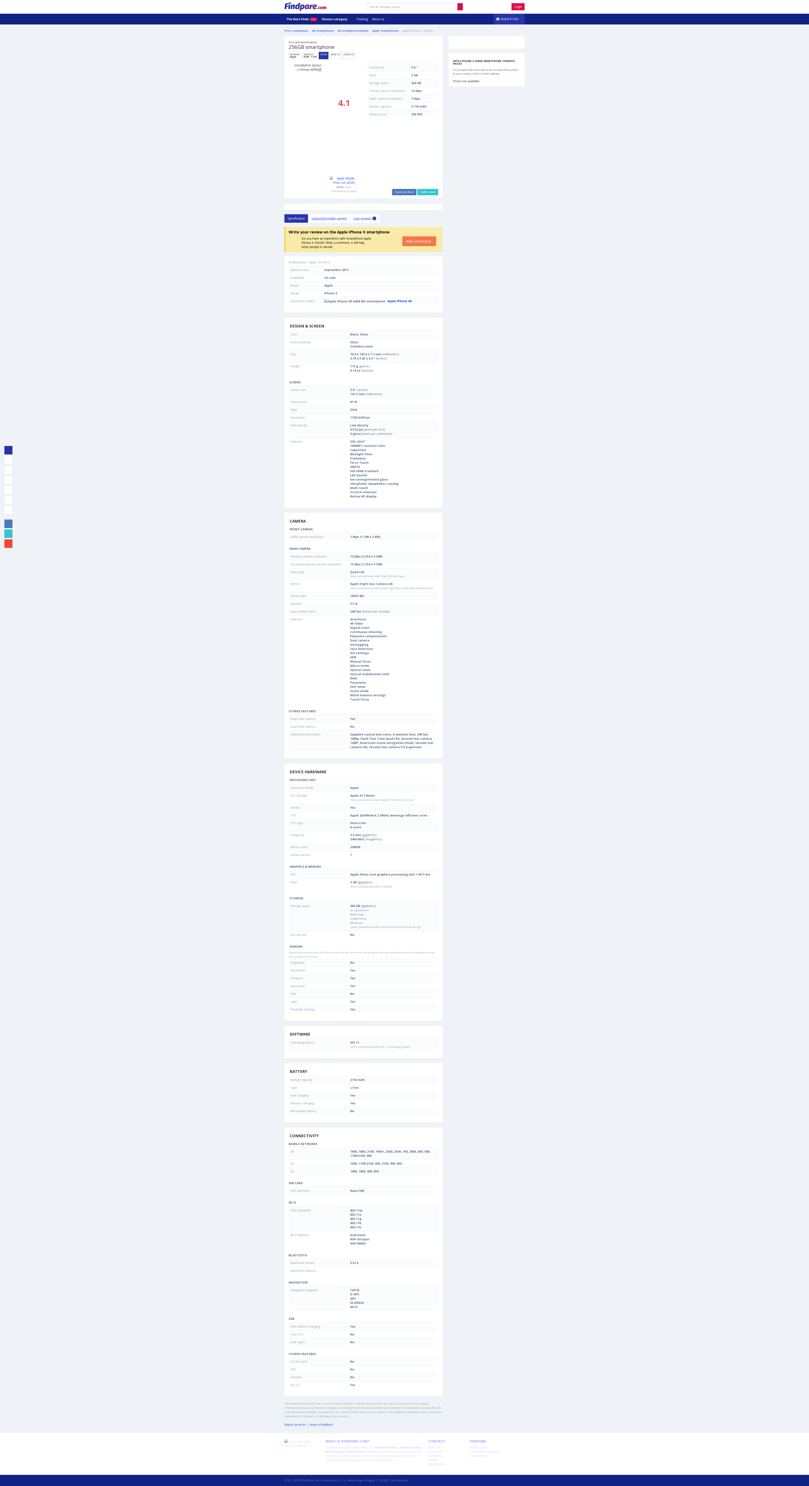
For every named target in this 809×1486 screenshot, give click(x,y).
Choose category (334, 19)
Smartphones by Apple (344, 191)
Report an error (294, 1425)
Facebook (435, 1456)
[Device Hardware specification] (8, 480)
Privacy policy (478, 1447)
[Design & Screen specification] (8, 460)
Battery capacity (380, 106)
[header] (460, 6)
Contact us (435, 1452)
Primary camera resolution (387, 91)
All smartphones (323, 31)
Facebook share (404, 192)
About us (378, 19)
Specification (296, 218)
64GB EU (310, 55)
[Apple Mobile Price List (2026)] (344, 180)
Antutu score (378, 114)
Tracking (362, 19)
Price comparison (296, 31)
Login (518, 7)
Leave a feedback (321, 1425)
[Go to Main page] (301, 1441)
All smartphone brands (353, 31)
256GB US (348, 55)
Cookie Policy (478, 1456)
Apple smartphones (385, 31)
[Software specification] (8, 490)
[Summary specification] (8, 450)
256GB (323, 55)
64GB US (335, 55)
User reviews (364, 218)
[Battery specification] (8, 500)
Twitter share (428, 192)
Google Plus (436, 1464)
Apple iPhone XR (399, 301)
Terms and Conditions (484, 1452)
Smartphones (298, 262)
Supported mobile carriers (329, 218)
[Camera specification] (8, 470)
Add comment (419, 241)
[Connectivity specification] (8, 509)
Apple (348, 187)
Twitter (433, 1460)
